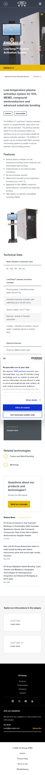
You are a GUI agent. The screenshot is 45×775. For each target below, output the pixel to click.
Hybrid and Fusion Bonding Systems (17, 76)
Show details (31, 400)
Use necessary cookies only (22, 415)
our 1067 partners (18, 371)
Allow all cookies (22, 407)
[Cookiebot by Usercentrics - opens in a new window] (31, 358)
